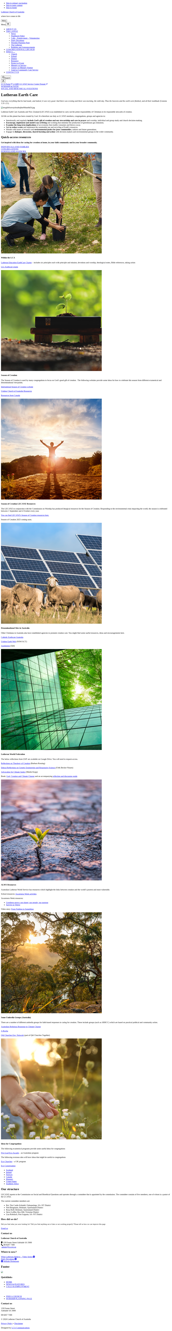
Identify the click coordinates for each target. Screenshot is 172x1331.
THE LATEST (12, 31)
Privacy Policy (7, 1323)
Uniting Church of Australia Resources (16, 391)
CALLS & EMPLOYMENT (17, 1286)
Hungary (9, 1179)
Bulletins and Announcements (23, 47)
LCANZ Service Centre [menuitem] (30, 84)
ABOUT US (11, 29)
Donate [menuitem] (43, 84)
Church (14, 54)
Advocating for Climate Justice (13, 772)
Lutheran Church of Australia (12, 12)
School (14, 56)
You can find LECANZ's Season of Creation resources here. (25, 515)
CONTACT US (12, 72)
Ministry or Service (18, 65)
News (13, 34)
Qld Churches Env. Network (12, 1035)
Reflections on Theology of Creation (15, 763)
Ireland (9, 1172)
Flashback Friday (18, 36)
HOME (9, 1282)
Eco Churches (6, 1161)
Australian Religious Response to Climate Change (21, 1027)
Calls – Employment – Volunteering (25, 38)
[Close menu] (8, 24)
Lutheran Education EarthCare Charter (16, 263)
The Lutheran (16, 45)
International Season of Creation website (17, 387)
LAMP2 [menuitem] (16, 84)
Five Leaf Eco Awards (10, 1153)
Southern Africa (12, 1184)
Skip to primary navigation (16, 3)
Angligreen (5, 646)
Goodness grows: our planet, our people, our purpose (27, 902)
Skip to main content (14, 5)
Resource (15, 61)
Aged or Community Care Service (24, 70)
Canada (9, 1177)
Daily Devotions (17, 40)
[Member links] (3, 81)
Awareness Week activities (26, 894)
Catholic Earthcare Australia (12, 637)
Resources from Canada (10, 395)
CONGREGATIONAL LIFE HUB (20, 49)
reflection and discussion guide (65, 776)
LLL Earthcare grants (9, 267)
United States (11, 1181)
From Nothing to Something (22, 909)
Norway (9, 1175)
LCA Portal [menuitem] (6, 84)
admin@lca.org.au (9, 1247)
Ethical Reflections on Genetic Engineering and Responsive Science (28, 768)
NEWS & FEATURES (15, 1284)
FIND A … (10, 52)
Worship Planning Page (20, 43)
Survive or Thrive (13, 905)
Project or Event (17, 63)
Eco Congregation (8, 1166)
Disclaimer (18, 1323)
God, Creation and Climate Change (20, 776)
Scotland (9, 1170)
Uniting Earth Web (8, 641)
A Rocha (4, 1031)
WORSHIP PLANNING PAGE (19, 1299)
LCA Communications (21, 1328)
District (14, 59)
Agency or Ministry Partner (22, 68)
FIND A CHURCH (14, 1296)
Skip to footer (11, 8)
